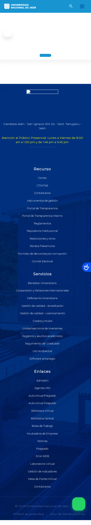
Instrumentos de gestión (42, 200)
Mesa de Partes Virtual (42, 479)
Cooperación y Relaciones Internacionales (42, 290)
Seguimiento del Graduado (42, 343)
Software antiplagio (42, 358)
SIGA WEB (42, 456)
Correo (42, 177)
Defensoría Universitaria (42, 298)
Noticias (42, 441)
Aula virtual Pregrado (42, 395)
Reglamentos (42, 223)
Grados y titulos (42, 321)
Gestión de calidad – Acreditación (42, 305)
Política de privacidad (28, 514)
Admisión (42, 380)
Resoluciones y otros (42, 238)
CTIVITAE (42, 185)
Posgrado (42, 448)
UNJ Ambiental (42, 351)
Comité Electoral (42, 261)
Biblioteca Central (42, 418)
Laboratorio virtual (42, 463)
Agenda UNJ (42, 388)
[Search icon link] (71, 6)
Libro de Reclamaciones (67, 514)
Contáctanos (42, 193)
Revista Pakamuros (42, 246)
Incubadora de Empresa (42, 433)
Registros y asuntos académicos (42, 336)
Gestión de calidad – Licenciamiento (42, 313)
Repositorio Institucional (42, 230)
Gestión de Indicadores (42, 471)
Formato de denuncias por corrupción (42, 253)
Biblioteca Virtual (42, 410)
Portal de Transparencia (42, 208)
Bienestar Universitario (42, 283)
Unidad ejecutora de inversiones (42, 328)
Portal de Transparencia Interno (42, 215)
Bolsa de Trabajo (42, 425)
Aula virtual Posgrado (42, 403)
